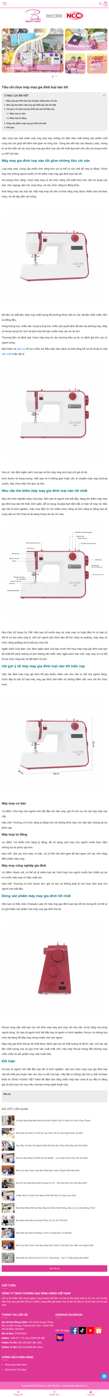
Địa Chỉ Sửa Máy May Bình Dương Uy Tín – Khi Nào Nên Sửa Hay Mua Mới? (51, 1183)
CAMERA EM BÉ (15, 68)
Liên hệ (90, 1394)
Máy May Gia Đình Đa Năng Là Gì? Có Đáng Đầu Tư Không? (44, 1233)
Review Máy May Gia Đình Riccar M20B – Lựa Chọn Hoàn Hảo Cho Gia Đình (52, 1158)
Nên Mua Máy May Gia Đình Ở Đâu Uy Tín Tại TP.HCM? (41, 1220)
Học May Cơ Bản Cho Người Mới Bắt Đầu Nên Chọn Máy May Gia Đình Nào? (52, 1145)
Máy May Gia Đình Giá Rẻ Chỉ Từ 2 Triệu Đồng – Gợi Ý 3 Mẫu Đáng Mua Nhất (52, 1258)
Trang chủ (18, 1394)
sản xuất (6, 354)
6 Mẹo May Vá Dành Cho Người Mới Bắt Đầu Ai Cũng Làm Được (46, 1195)
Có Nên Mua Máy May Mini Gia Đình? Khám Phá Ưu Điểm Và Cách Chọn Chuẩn (53, 1120)
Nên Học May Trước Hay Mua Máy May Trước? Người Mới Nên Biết (47, 1170)
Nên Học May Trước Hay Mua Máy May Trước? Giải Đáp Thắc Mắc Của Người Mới (54, 1245)
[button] (52, 76)
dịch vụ (21, 348)
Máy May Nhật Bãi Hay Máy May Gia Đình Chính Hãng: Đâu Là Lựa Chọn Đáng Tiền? (55, 1208)
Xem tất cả (54, 1268)
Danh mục (54, 1394)
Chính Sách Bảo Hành (16, 1364)
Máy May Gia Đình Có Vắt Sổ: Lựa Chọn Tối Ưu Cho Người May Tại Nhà (49, 1133)
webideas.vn (81, 1385)
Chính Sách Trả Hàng (15, 1369)
